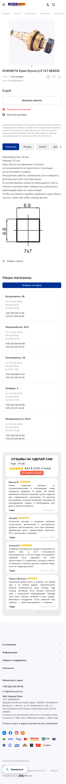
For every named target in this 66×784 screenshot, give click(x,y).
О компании (9, 644)
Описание (11, 146)
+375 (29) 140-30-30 (12, 686)
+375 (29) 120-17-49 (14, 313)
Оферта (54, 770)
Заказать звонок (32, 100)
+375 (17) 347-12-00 (14, 408)
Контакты (8, 668)
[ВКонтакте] (4, 733)
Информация (9, 652)
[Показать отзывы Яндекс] (13, 464)
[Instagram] (16, 733)
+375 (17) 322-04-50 (15, 377)
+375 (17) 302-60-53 (15, 438)
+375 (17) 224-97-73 (14, 347)
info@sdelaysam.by (12, 691)
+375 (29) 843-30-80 (15, 343)
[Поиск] (53, 4)
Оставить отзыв (32, 473)
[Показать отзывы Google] (21, 464)
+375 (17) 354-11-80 (14, 316)
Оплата (42, 146)
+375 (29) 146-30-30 (15, 435)
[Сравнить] (48, 76)
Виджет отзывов (47, 612)
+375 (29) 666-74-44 (15, 374)
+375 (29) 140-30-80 (15, 405)
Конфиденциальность (34, 770)
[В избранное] (53, 76)
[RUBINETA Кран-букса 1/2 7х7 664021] (32, 42)
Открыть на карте (31, 285)
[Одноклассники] (23, 733)
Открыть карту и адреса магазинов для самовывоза (30, 723)
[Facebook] (10, 733)
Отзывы (27, 146)
